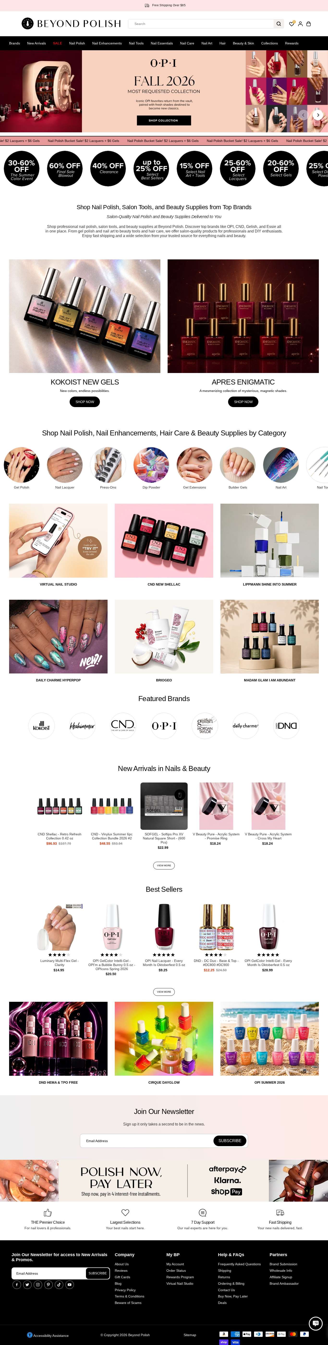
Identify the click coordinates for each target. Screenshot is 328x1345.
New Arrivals (36, 43)
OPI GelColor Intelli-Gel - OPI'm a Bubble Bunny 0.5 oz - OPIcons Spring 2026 (111, 965)
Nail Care (187, 43)
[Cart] (308, 23)
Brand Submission (283, 1264)
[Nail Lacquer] (65, 465)
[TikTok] (59, 1284)
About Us (122, 1264)
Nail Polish (77, 43)
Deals (222, 1303)
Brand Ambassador (284, 1283)
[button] (316, 1324)
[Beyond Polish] (73, 24)
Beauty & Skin (243, 43)
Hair (222, 43)
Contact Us (226, 1290)
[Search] (278, 24)
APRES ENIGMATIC (243, 382)
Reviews (121, 1270)
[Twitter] (27, 1284)
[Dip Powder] (151, 465)
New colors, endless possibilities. (85, 391)
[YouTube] (69, 1284)
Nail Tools (136, 43)
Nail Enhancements (107, 43)
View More (164, 865)
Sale (57, 43)
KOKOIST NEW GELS (85, 382)
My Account (175, 1264)
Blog (118, 1283)
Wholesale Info (281, 1270)
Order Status (176, 1270)
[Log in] (300, 23)
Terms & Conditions (129, 1296)
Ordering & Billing (231, 1283)
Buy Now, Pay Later (233, 1296)
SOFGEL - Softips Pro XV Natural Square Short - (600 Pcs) (164, 838)
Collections (269, 43)
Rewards (291, 43)
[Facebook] (17, 1284)
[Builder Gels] (238, 465)
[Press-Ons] (108, 465)
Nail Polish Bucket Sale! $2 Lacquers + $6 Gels (60, 141)
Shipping (224, 1270)
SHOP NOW (85, 402)
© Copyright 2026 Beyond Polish (125, 1335)
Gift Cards (122, 1277)
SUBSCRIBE (98, 1273)
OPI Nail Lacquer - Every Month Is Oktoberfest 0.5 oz (164, 963)
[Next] (318, 115)
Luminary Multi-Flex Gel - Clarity (59, 963)
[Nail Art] (281, 465)
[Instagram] (38, 1284)
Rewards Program (180, 1277)
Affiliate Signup (281, 1277)
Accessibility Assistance (51, 1336)
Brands (14, 43)
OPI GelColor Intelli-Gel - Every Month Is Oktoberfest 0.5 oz (268, 963)
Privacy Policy (125, 1290)
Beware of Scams (128, 1303)
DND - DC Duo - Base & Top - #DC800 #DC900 (216, 963)
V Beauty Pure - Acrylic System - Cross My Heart (268, 836)
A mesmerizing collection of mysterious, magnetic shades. (243, 391)
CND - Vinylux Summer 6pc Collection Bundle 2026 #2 (112, 836)
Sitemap (190, 1335)
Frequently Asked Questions (239, 1264)
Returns (224, 1277)
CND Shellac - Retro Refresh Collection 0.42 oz (59, 836)
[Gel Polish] (22, 465)
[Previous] (303, 115)
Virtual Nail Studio (179, 1283)
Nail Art (206, 43)
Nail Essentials (162, 43)
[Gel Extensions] (194, 465)
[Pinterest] (48, 1284)
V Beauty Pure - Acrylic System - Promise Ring (216, 836)
